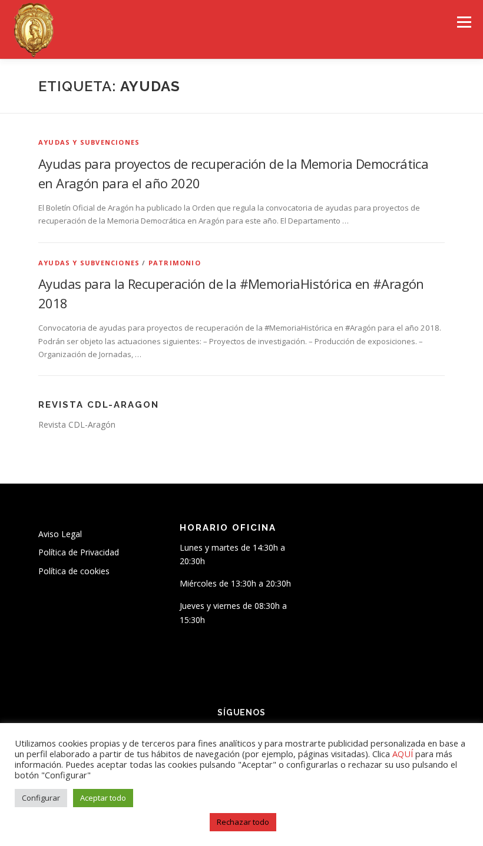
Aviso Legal (60, 533)
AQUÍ (403, 754)
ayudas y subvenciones (89, 142)
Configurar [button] (41, 797)
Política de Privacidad (78, 552)
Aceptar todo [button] (103, 797)
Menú (464, 21)
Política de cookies (74, 571)
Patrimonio (174, 262)
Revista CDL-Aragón (76, 424)
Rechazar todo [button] (243, 822)
